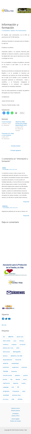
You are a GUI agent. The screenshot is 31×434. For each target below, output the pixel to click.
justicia (25, 375)
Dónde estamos (15, 410)
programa (6, 391)
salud (23, 391)
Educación (18, 359)
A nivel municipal (6, 122)
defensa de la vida (8, 348)
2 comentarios (6, 30)
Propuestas (15, 391)
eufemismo (6, 367)
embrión (5, 363)
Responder (26, 201)
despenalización (7, 359)
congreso (14, 344)
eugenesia (15, 367)
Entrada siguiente (16, 150)
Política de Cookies (15, 421)
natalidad (5, 387)
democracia (6, 351)
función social (7, 375)
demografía (16, 352)
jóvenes (5, 379)
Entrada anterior (15, 146)
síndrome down (16, 395)
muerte (23, 383)
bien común (6, 341)
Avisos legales (15, 419)
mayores (15, 383)
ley (11, 379)
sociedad (6, 395)
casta (14, 341)
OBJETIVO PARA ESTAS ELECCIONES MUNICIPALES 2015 (21, 123)
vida (12, 399)
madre (25, 379)
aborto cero (20, 336)
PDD (13, 387)
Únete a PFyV (15, 415)
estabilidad (15, 363)
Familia (5, 371)
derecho (5, 356)
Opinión (13, 30)
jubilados (17, 375)
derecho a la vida (16, 356)
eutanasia (24, 367)
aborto (10, 337)
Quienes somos (15, 408)
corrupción (22, 344)
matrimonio (6, 383)
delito (17, 348)
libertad (18, 379)
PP (18, 387)
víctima (20, 399)
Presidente (16, 413)
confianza (5, 344)
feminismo (14, 371)
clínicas (21, 341)
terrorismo (5, 399)
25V (4, 336)
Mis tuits (4, 325)
